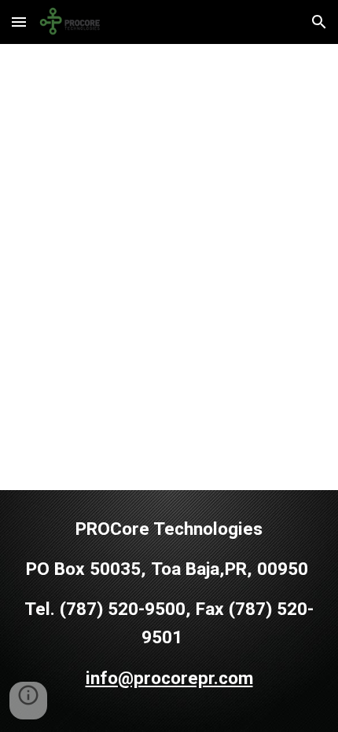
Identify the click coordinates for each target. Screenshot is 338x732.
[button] (19, 21)
